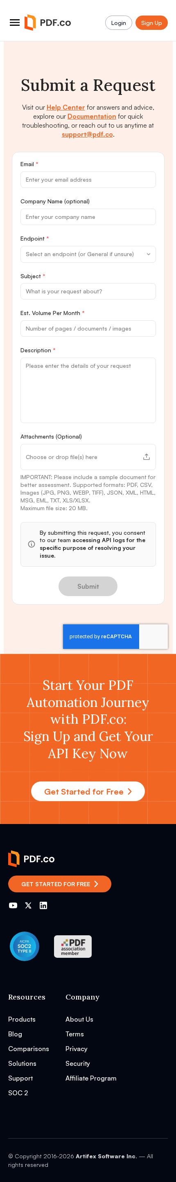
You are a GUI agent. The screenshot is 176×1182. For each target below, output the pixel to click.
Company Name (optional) (55, 201)
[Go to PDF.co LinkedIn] (43, 905)
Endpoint (34, 238)
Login (118, 22)
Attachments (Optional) (51, 436)
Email (29, 163)
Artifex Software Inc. (106, 1156)
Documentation (92, 116)
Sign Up (151, 22)
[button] (88, 457)
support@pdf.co (87, 134)
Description (38, 350)
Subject (32, 275)
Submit (88, 586)
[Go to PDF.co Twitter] (28, 905)
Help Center (66, 107)
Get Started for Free (84, 791)
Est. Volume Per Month (52, 312)
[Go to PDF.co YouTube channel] (13, 905)
